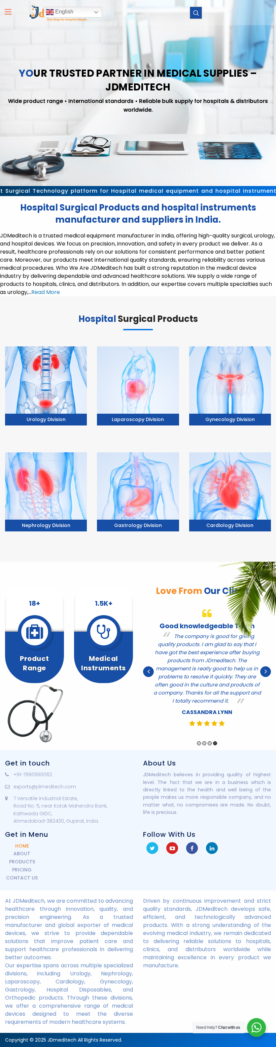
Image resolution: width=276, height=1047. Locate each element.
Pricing (22, 869)
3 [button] (210, 743)
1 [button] (199, 743)
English (63, 11)
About (21, 853)
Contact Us (22, 877)
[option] (207, 671)
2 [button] (204, 743)
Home (22, 846)
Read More (45, 292)
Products (22, 861)
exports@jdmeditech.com (44, 786)
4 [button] (215, 743)
